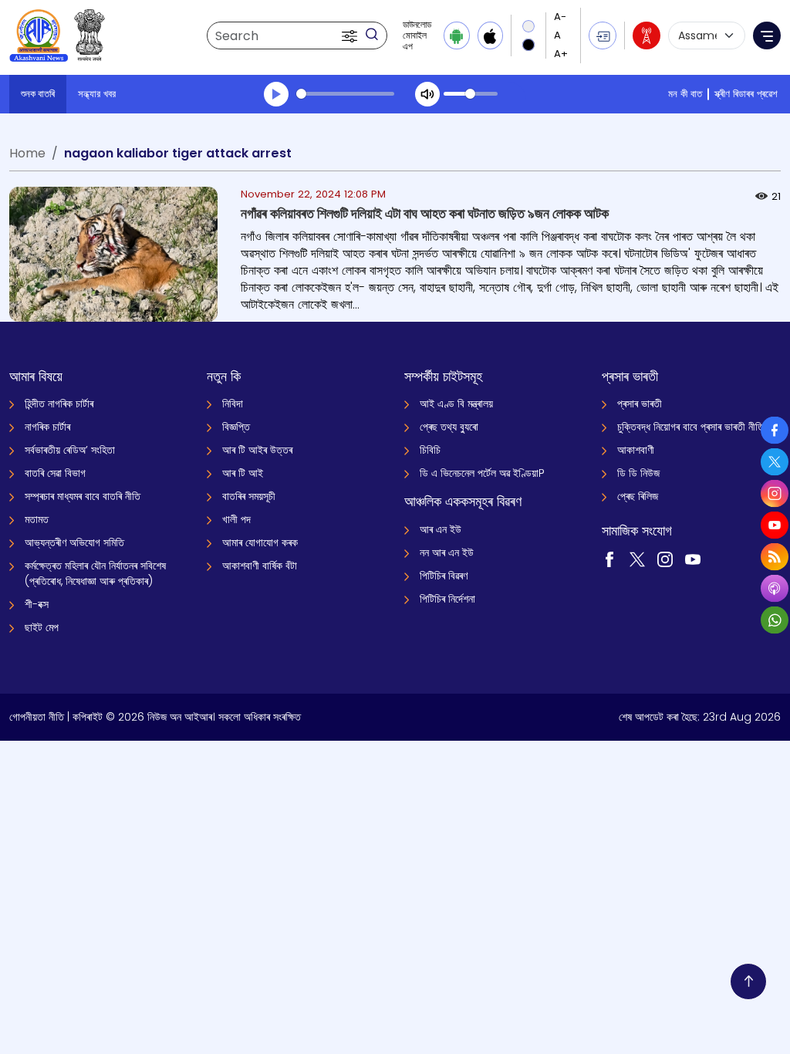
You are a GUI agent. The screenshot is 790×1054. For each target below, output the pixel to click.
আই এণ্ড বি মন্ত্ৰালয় (456, 403)
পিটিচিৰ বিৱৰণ (444, 575)
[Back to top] (748, 981)
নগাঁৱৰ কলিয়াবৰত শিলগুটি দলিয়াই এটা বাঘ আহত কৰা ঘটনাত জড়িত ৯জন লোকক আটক (425, 213)
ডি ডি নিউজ (638, 473)
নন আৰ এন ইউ (447, 552)
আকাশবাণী (635, 450)
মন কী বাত (685, 93)
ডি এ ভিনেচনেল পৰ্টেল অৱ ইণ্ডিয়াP (482, 473)
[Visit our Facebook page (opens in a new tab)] (609, 558)
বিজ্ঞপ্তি (236, 426)
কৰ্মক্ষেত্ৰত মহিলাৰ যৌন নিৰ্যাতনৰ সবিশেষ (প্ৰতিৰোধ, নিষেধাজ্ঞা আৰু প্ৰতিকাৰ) (95, 573)
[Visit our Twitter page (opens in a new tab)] (637, 558)
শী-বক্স (37, 604)
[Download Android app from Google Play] (456, 35)
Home (27, 153)
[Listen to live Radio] (646, 35)
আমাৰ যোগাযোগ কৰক (260, 542)
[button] (351, 35)
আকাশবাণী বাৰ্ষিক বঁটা (259, 565)
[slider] (345, 93)
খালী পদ (236, 519)
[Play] (276, 94)
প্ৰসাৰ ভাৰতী (639, 403)
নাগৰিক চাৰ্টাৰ (47, 426)
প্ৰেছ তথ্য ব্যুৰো (449, 426)
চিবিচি (430, 450)
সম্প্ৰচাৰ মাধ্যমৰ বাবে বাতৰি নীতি (82, 496)
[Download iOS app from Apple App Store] (490, 35)
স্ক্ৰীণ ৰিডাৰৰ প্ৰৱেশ (746, 93)
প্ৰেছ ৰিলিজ (637, 496)
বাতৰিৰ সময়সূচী (248, 496)
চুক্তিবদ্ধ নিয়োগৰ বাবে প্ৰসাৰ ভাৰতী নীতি (690, 426)
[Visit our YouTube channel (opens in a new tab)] (693, 558)
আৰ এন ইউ (440, 529)
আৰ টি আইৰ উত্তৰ (257, 450)
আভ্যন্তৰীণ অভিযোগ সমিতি (74, 542)
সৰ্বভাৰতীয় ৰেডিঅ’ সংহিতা (70, 450)
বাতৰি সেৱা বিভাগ (55, 473)
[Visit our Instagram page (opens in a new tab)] (665, 558)
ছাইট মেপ (42, 627)
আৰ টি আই (242, 473)
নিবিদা (232, 403)
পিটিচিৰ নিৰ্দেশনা (447, 598)
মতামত (37, 519)
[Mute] (427, 94)
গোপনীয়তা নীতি (36, 717)
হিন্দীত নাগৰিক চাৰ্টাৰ (59, 403)
